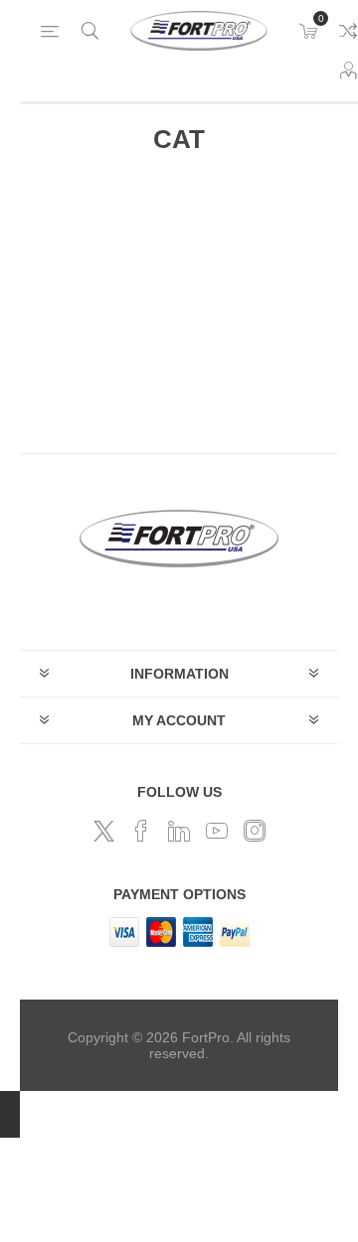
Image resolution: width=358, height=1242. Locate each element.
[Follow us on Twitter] (103, 831)
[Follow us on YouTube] (217, 831)
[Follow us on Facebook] (141, 831)
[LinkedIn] (179, 831)
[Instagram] (254, 831)
